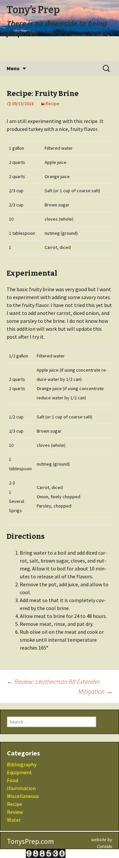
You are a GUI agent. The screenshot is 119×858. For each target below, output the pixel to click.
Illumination (21, 788)
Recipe (53, 104)
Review (15, 812)
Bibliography (21, 764)
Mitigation (95, 691)
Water (14, 819)
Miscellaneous (23, 796)
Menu (13, 68)
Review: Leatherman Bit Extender (53, 681)
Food (12, 780)
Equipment (19, 772)
